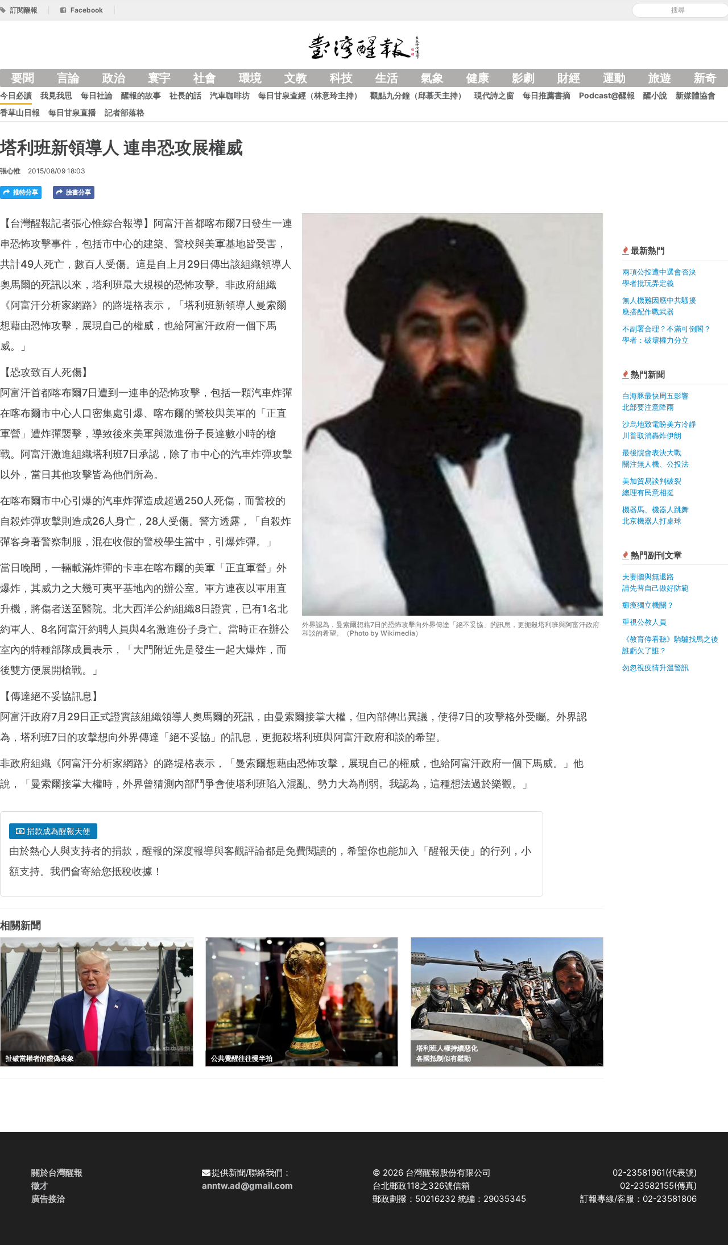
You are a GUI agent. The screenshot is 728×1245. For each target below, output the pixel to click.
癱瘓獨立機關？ (648, 604)
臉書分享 (77, 192)
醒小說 (655, 95)
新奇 (705, 78)
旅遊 (659, 78)
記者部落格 (124, 112)
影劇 (523, 78)
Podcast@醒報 (607, 95)
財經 (568, 78)
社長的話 (185, 95)
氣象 (432, 78)
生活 (386, 78)
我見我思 (56, 95)
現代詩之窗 (494, 95)
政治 (113, 78)
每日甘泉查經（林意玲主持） (310, 95)
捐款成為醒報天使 (57, 831)
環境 (250, 78)
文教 (295, 78)
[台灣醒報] (364, 45)
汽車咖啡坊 (230, 95)
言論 (68, 78)
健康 (477, 78)
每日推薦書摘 (546, 95)
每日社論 (97, 95)
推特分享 (24, 192)
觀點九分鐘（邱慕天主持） (418, 95)
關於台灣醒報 (56, 1172)
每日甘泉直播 (72, 112)
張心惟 (10, 171)
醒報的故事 (141, 95)
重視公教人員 (644, 621)
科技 (341, 78)
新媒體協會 (695, 95)
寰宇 (159, 78)
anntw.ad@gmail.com (247, 1185)
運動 (614, 78)
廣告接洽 (48, 1198)
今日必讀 (16, 95)
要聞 (22, 78)
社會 (204, 78)
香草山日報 (20, 112)
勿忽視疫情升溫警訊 (655, 667)
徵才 (39, 1185)
